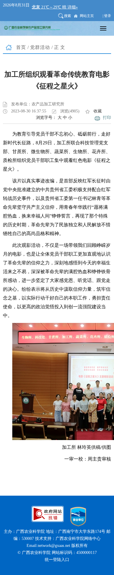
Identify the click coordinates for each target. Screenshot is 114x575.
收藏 (98, 111)
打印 (107, 117)
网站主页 (87, 16)
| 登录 (107, 16)
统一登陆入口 (57, 559)
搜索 (67, 16)
